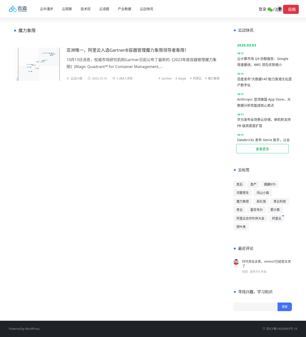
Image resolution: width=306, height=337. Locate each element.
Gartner (166, 78)
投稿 (291, 9)
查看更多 (262, 149)
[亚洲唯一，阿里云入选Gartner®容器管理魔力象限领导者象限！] (37, 64)
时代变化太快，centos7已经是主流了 (266, 263)
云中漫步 (46, 8)
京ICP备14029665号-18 (281, 329)
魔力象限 (213, 78)
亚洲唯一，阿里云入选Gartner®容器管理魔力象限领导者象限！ (127, 50)
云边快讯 (146, 8)
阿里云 (197, 78)
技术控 (86, 8)
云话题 (104, 8)
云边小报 (76, 78)
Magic (182, 78)
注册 (278, 9)
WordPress (32, 329)
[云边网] (19, 8)
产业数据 (124, 8)
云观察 (67, 8)
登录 (263, 9)
